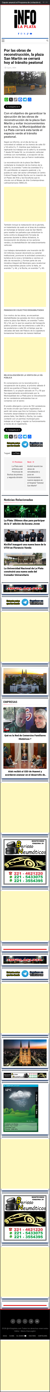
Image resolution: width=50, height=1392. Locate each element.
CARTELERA (42, 1336)
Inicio (5, 1336)
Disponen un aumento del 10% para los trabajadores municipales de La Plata (24, 2)
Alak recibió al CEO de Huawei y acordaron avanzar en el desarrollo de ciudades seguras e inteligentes (25, 775)
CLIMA (11, 1336)
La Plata (16, 453)
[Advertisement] (25, 637)
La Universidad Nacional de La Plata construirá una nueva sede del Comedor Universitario (23, 571)
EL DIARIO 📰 (21, 1336)
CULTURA (32, 1336)
